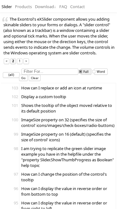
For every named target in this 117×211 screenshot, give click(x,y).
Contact (77, 6)
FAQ (63, 6)
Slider (7, 6)
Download (45, 6)
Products (23, 6)
